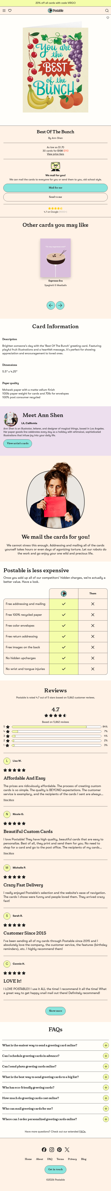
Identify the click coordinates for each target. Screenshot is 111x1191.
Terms (60, 1159)
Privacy (72, 1159)
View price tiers (55, 154)
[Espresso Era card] (55, 257)
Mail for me (55, 187)
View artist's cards (17, 443)
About (39, 1159)
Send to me (55, 197)
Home (28, 1159)
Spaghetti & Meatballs (56, 285)
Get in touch (55, 1169)
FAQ (49, 1159)
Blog (83, 1159)
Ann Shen (57, 138)
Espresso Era (56, 281)
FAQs (82, 1131)
